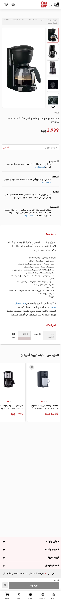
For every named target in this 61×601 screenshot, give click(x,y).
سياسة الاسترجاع (36, 573)
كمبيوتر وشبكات (51, 549)
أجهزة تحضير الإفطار (36, 19)
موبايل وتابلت (52, 541)
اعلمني (6, 147)
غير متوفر (34, 585)
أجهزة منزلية (52, 19)
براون (56, 112)
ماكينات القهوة (18, 19)
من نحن (51, 573)
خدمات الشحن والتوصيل (14, 573)
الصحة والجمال (52, 565)
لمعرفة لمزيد (40, 166)
